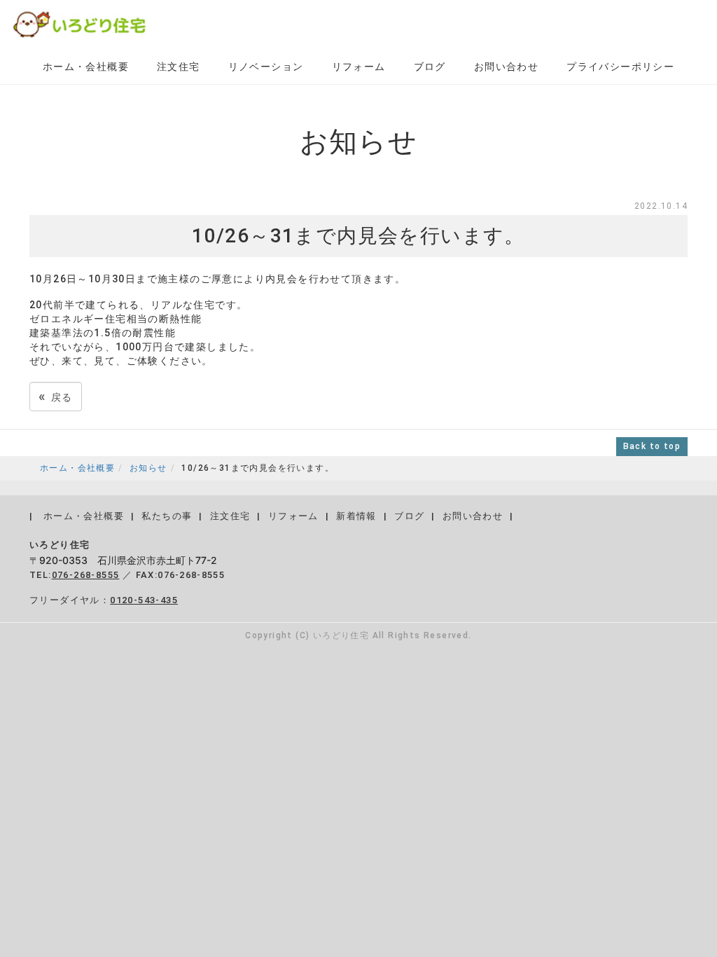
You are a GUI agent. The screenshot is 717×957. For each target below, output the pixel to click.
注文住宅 (178, 66)
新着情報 (356, 516)
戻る (56, 396)
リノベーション (266, 66)
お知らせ (148, 468)
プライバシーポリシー (620, 66)
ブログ (430, 66)
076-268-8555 (86, 575)
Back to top (652, 446)
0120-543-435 (144, 600)
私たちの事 (166, 516)
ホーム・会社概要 (86, 66)
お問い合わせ (506, 66)
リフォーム (359, 66)
